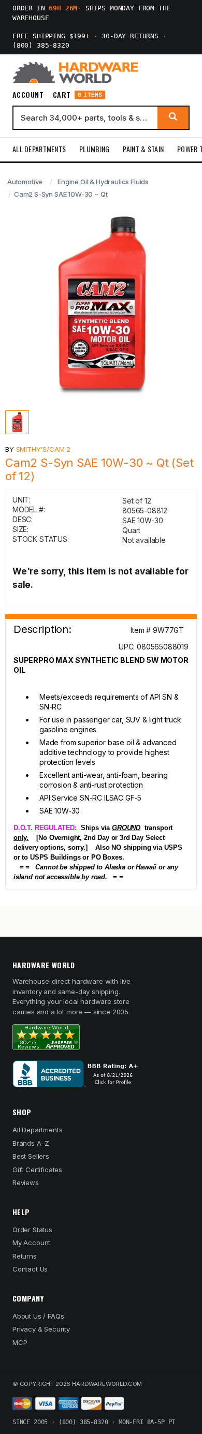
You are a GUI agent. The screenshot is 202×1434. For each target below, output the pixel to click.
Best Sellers (30, 1156)
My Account (31, 1242)
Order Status (32, 1229)
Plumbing (94, 148)
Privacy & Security (41, 1329)
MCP (19, 1342)
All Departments (39, 148)
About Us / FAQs (38, 1316)
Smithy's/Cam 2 (43, 449)
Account (28, 94)
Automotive (24, 182)
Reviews (25, 1182)
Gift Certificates (37, 1169)
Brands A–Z (30, 1143)
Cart (77, 95)
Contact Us (30, 1269)
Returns (24, 1256)
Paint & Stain (143, 148)
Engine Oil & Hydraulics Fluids (103, 182)
